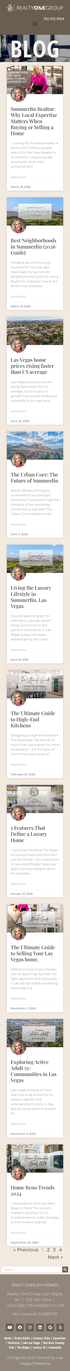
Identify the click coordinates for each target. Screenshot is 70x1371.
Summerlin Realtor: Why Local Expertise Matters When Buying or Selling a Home (34, 121)
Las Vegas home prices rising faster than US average (32, 365)
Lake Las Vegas (31, 1343)
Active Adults (22, 1338)
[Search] (65, 1269)
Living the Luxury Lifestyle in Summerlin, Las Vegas (31, 596)
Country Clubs (41, 1338)
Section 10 (39, 1347)
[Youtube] (10, 1327)
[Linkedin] (40, 1327)
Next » (55, 1257)
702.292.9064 (53, 19)
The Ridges (23, 1347)
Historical (13, 1343)
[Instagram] (30, 1327)
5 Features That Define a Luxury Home (29, 833)
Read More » (19, 177)
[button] (35, 24)
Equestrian (59, 1338)
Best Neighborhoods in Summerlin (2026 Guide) (33, 246)
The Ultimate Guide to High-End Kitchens (33, 719)
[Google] (50, 1327)
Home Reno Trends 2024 (33, 1190)
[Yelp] (60, 1327)
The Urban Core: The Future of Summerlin (34, 477)
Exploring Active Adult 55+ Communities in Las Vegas (34, 1071)
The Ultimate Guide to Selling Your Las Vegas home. (33, 953)
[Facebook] (20, 1327)
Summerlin (54, 1347)
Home (7, 1338)
